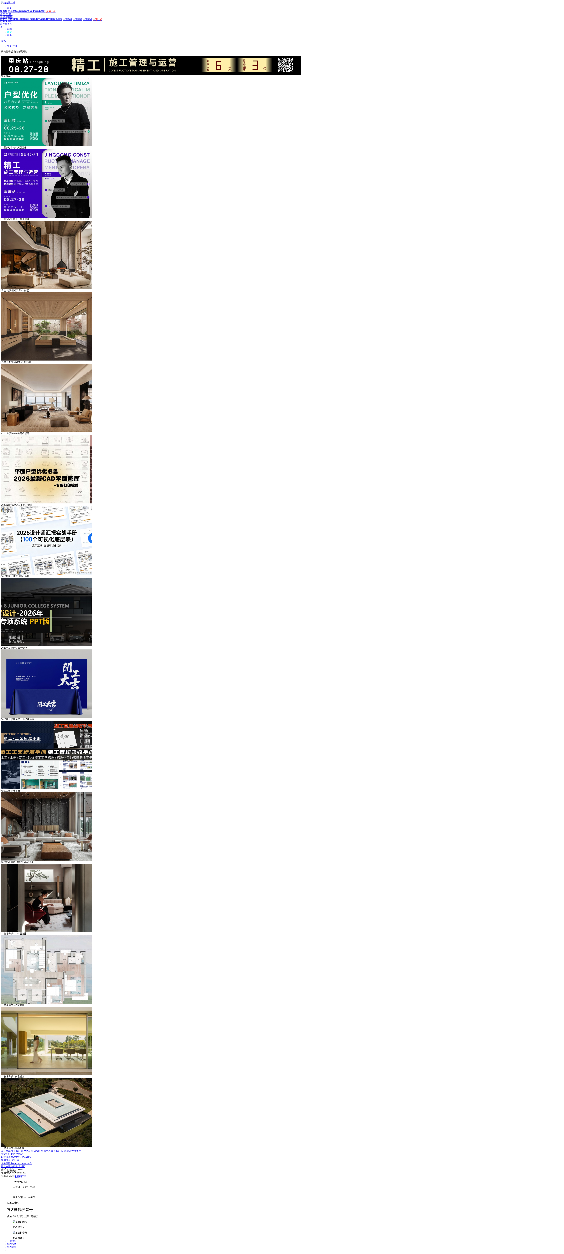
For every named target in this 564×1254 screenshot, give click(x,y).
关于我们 (16, 1151)
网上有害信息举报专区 (13, 1166)
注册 (14, 46)
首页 (9, 8)
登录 (9, 46)
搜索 (3, 40)
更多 (9, 35)
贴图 (9, 29)
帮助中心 (46, 1151)
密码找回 (36, 1151)
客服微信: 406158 (10, 1160)
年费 (9, 32)
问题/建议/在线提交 (71, 1151)
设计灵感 (6, 1151)
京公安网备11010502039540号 (16, 1163)
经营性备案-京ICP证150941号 (16, 1157)
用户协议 (26, 1151)
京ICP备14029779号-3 (12, 1154)
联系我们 (56, 1151)
